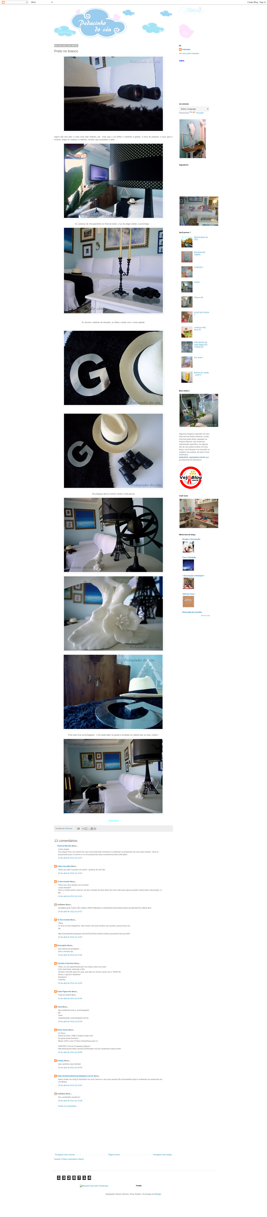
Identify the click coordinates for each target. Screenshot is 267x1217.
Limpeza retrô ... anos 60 (201, 328)
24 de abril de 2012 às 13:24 (70, 873)
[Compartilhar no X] (89, 828)
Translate (200, 113)
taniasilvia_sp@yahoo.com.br (192, 457)
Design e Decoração (191, 539)
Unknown (186, 49)
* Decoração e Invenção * (193, 576)
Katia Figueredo (64, 991)
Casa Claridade (189, 557)
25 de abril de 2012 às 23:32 (70, 1085)
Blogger (158, 1194)
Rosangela (62, 945)
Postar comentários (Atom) (72, 1159)
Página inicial (114, 1155)
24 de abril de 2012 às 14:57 (70, 912)
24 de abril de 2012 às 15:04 (70, 937)
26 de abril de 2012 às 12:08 (70, 1101)
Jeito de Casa (188, 594)
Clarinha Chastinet (65, 963)
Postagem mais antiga (162, 1155)
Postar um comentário (67, 1106)
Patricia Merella (64, 846)
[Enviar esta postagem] (78, 828)
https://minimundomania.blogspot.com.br (75, 1076)
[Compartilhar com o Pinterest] (94, 828)
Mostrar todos (205, 615)
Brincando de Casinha (192, 612)
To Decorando (63, 882)
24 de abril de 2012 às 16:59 (70, 983)
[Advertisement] (113, 1130)
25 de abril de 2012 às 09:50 (70, 1068)
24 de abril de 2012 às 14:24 (70, 896)
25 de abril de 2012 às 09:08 (70, 1052)
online (181, 61)
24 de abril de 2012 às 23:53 (70, 1021)
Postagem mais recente (65, 1155)
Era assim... (199, 357)
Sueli (59, 1007)
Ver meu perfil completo (189, 53)
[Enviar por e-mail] (83, 828)
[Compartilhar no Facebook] (91, 828)
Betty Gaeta (62, 1030)
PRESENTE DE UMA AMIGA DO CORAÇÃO (200, 344)
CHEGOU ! (198, 267)
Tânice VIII (198, 297)
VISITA (197, 282)
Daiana (60, 1061)
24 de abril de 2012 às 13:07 (70, 858)
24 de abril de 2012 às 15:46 (70, 955)
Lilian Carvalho (63, 866)
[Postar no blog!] (86, 828)
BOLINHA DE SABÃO (199, 253)
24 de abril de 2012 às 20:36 (70, 998)
